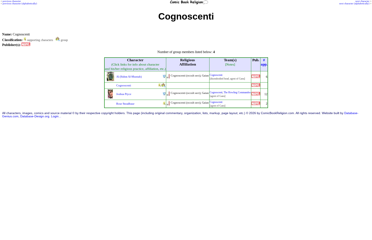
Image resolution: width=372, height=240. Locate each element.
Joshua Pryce (123, 94)
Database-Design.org (34, 116)
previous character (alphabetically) (20, 3)
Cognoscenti (216, 74)
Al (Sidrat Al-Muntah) (129, 76)
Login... (56, 116)
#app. (264, 62)
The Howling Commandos (237, 92)
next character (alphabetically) (354, 3)
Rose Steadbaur (125, 103)
